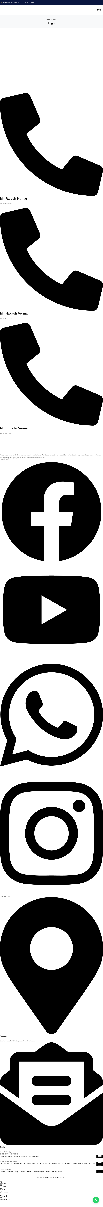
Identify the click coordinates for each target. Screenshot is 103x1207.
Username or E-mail (41, 43)
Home (83, 119)
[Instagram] (13, 157)
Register (62, 68)
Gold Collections (35, 149)
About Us (94, 121)
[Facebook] (2, 157)
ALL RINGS (58, 121)
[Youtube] (6, 157)
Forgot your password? (51, 74)
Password (34, 52)
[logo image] (51, 9)
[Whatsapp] (10, 157)
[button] (96, 1200)
